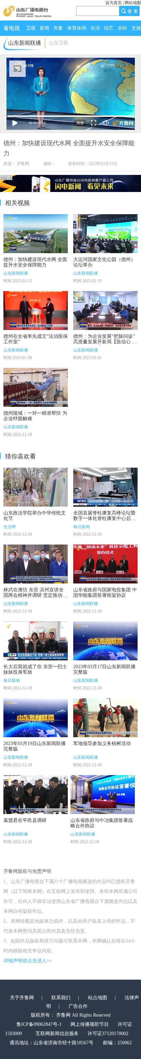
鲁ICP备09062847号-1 (39, 1024)
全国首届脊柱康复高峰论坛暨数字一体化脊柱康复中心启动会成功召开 (104, 518)
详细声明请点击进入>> (27, 960)
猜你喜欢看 (20, 456)
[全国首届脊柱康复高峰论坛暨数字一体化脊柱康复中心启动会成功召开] (105, 487)
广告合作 (78, 1006)
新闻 (44, 28)
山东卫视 (58, 42)
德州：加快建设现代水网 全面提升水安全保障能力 (35, 262)
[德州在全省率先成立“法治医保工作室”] (35, 310)
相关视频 (17, 203)
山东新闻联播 (15, 273)
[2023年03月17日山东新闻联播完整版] (105, 640)
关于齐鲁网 (22, 997)
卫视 (31, 28)
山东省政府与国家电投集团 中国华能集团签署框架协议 (105, 592)
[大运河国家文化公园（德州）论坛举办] (105, 233)
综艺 (109, 28)
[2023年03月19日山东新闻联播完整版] (35, 717)
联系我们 (60, 997)
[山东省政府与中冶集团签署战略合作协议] (102, 794)
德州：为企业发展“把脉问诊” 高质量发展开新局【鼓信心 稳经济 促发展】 (105, 342)
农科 (122, 28)
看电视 (11, 28)
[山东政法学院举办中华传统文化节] (35, 487)
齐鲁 (58, 28)
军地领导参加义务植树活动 (102, 743)
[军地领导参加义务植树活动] (105, 717)
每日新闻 (81, 526)
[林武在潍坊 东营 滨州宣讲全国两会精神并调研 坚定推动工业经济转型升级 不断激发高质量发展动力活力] (35, 564)
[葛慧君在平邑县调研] (35, 794)
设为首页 (113, 2)
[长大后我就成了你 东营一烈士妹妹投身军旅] (35, 640)
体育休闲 (76, 28)
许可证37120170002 (108, 1033)
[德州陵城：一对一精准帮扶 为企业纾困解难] (35, 387)
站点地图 (97, 997)
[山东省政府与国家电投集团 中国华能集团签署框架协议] (105, 564)
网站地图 (133, 2)
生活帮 (9, 526)
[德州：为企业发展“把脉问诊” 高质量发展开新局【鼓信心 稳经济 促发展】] (105, 310)
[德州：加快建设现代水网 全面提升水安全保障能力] (35, 233)
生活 (95, 28)
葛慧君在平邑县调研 (25, 820)
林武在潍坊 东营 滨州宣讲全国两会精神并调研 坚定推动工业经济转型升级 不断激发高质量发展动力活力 (35, 598)
